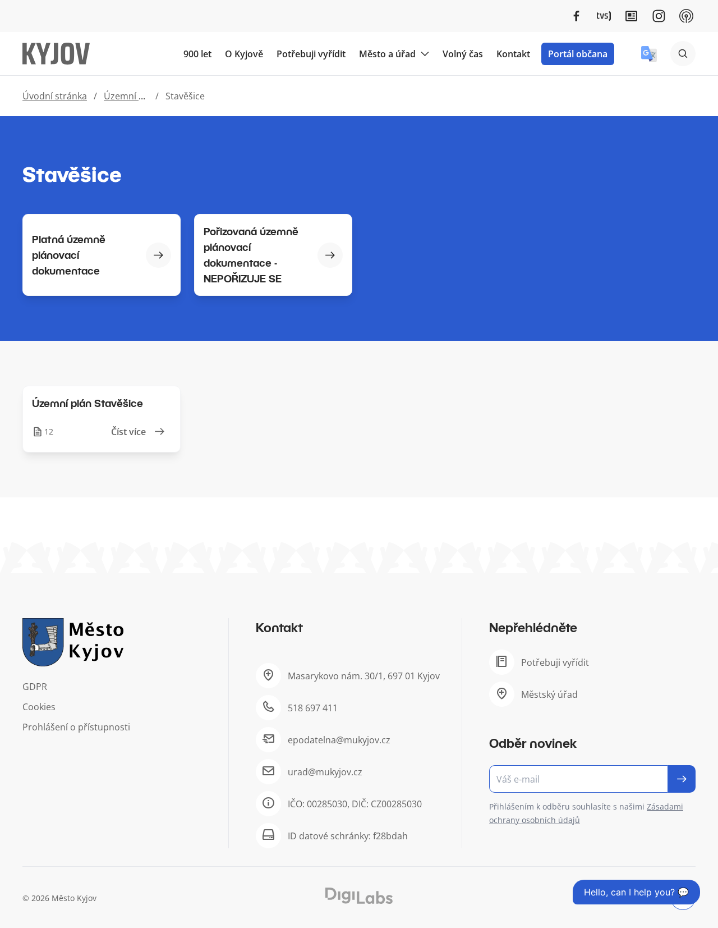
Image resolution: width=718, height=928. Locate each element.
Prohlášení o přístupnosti (76, 727)
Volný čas (463, 54)
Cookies (39, 707)
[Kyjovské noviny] (631, 16)
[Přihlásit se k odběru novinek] (682, 779)
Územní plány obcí (143, 96)
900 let (197, 54)
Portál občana (577, 54)
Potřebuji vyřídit (311, 54)
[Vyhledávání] (683, 53)
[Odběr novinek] (592, 779)
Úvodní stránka (54, 96)
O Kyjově (244, 54)
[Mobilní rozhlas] (686, 16)
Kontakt (513, 54)
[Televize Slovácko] (604, 16)
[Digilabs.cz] (359, 896)
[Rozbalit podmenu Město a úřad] (424, 54)
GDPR (34, 686)
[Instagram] (659, 16)
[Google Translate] (649, 54)
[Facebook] (576, 16)
